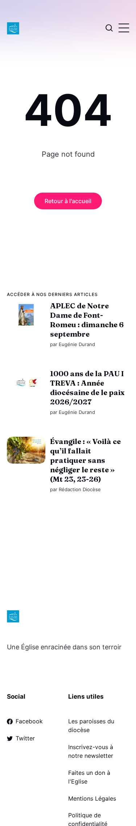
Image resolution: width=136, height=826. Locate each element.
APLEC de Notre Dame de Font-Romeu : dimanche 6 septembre (87, 319)
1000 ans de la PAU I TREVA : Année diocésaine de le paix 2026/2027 (87, 387)
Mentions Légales (92, 798)
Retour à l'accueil (68, 201)
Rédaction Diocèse (80, 490)
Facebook (29, 721)
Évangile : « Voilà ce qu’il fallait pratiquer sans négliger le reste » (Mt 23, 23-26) (85, 460)
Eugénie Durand (77, 344)
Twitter (25, 738)
